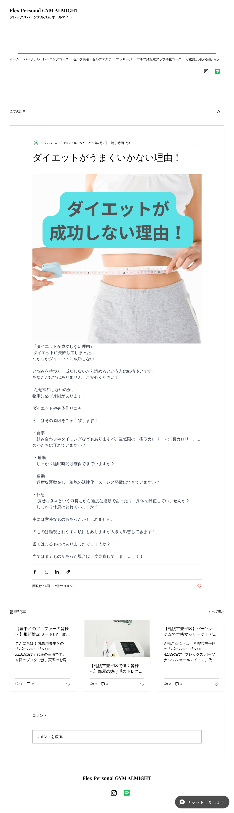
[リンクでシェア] (68, 572)
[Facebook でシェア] (34, 572)
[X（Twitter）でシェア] (46, 572)
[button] (218, 111)
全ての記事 (18, 111)
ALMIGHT (139, 778)
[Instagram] (206, 71)
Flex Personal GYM (31, 10)
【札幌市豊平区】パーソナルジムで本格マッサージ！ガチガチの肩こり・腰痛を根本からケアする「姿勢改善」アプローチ (190, 631)
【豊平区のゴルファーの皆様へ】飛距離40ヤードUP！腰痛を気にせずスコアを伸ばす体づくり (42, 631)
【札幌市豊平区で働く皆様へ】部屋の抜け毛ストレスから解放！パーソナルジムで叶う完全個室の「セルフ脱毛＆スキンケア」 (116, 668)
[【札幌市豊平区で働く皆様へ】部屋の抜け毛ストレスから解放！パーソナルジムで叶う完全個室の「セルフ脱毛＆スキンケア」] (117, 638)
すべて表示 (216, 612)
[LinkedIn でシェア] (57, 572)
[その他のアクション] (199, 143)
